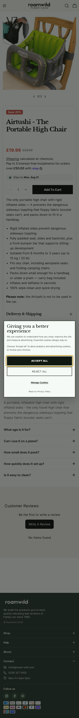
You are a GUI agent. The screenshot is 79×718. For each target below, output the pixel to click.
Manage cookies (39, 382)
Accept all (39, 360)
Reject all (39, 371)
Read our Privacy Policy (39, 391)
